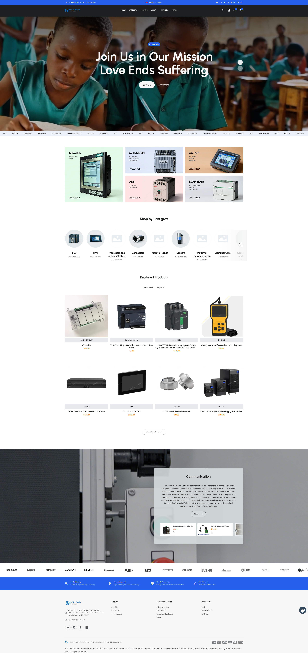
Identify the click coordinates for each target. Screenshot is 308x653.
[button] (240, 68)
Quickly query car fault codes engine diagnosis (221, 345)
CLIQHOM (176, 406)
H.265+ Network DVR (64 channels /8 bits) (86, 411)
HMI (95, 252)
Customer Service (164, 602)
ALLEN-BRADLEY (87, 340)
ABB (131, 406)
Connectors (138, 252)
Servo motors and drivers (244, 254)
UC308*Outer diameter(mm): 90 (177, 411)
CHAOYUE (221, 340)
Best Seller (149, 287)
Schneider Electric (131, 340)
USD (159, 2)
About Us (115, 602)
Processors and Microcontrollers (116, 254)
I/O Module (86, 345)
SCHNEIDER (176, 340)
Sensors (180, 252)
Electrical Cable (223, 252)
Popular (160, 287)
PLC (74, 252)
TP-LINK (86, 406)
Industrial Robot (159, 252)
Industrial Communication (202, 254)
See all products (152, 432)
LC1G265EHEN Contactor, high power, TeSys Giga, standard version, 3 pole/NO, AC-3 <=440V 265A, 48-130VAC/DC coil (176, 346)
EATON (221, 406)
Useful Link (206, 602)
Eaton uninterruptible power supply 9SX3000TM (221, 411)
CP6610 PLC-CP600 (131, 411)
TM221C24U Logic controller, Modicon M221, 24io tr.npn (131, 346)
